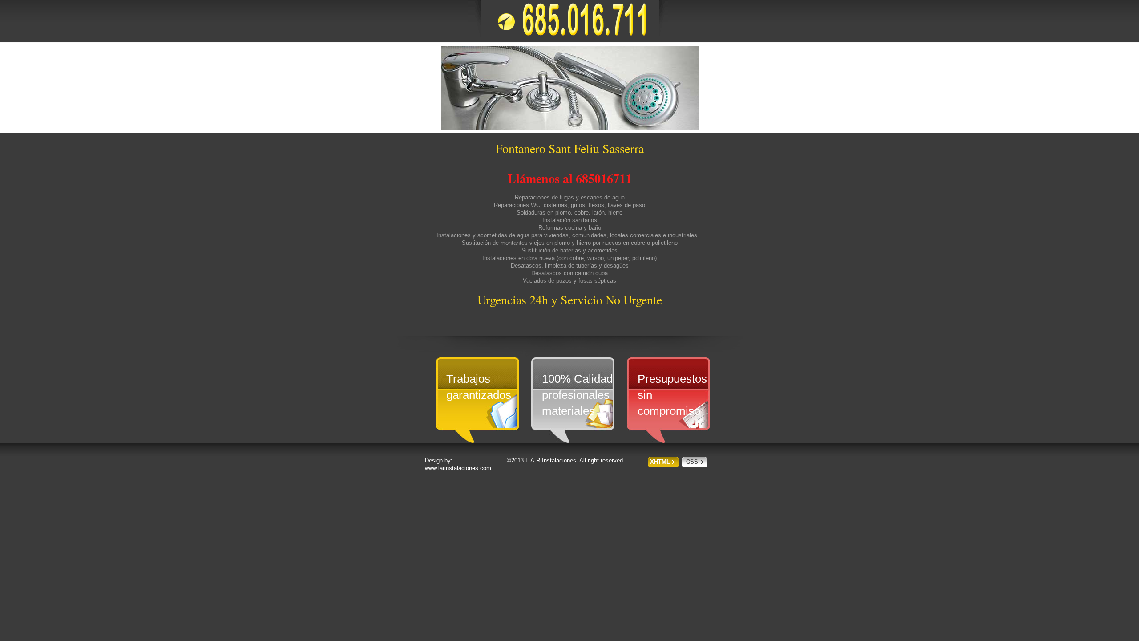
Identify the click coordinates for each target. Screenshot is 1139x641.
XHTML (660, 461)
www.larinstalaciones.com (458, 468)
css (692, 461)
